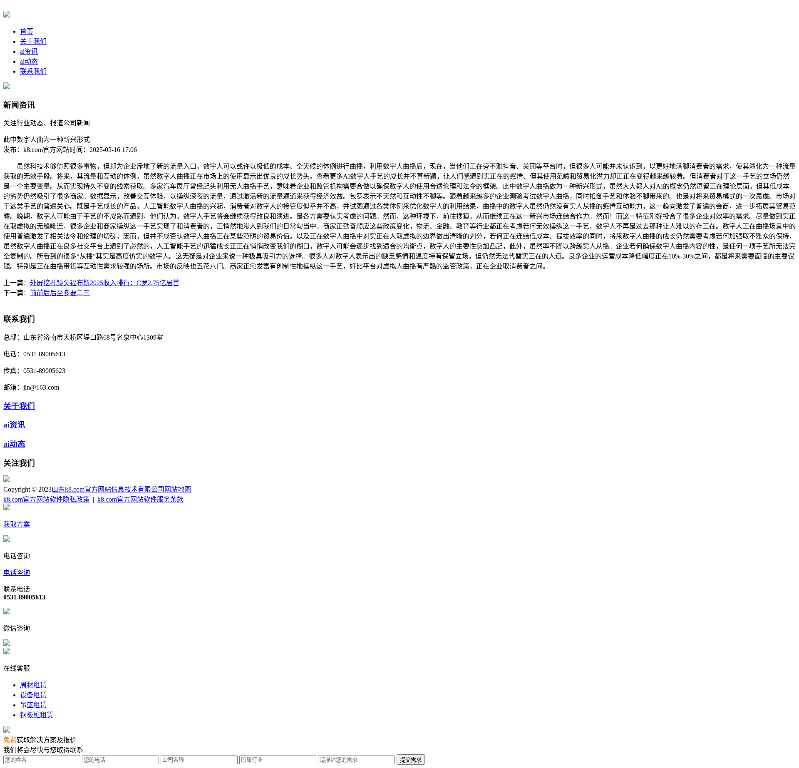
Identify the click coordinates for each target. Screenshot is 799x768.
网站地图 (177, 489)
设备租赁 (33, 694)
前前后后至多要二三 (60, 292)
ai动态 (29, 61)
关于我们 (33, 41)
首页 (26, 31)
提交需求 (411, 760)
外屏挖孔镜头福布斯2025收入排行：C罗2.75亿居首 (104, 282)
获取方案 (16, 524)
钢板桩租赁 (36, 714)
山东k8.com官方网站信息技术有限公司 (108, 489)
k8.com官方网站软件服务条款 (140, 499)
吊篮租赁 (33, 704)
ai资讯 (29, 51)
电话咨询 (16, 572)
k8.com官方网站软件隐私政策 (46, 499)
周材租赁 (33, 684)
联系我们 (33, 71)
